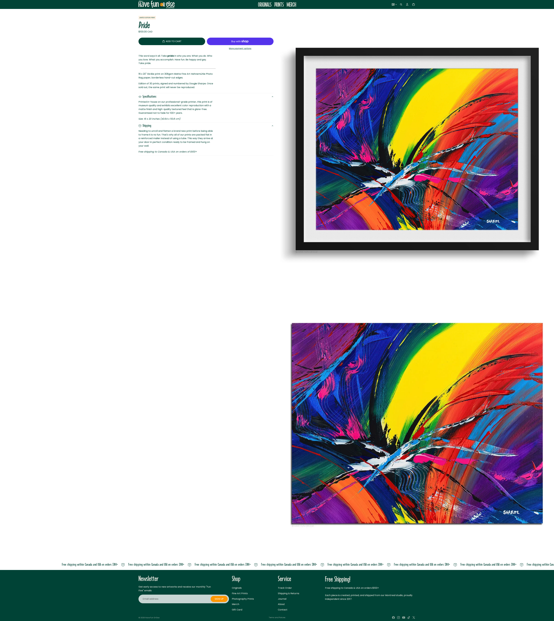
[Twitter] (413, 617)
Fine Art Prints (240, 593)
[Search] (401, 4)
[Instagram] (398, 617)
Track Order (285, 588)
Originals (237, 588)
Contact (282, 609)
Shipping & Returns (288, 593)
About (281, 604)
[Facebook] (393, 617)
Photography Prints (243, 599)
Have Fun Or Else (152, 617)
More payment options (240, 48)
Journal (282, 599)
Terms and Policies (277, 617)
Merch (235, 604)
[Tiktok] (408, 617)
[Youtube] (403, 617)
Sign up (219, 599)
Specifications (149, 96)
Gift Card (237, 609)
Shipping (147, 126)
